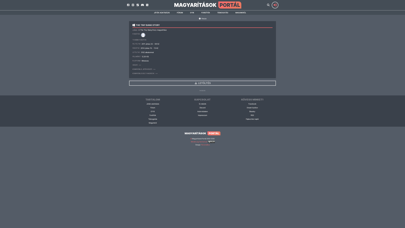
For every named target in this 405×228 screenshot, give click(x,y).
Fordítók (205, 13)
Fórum (180, 13)
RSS (252, 115)
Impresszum (202, 115)
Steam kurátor (252, 108)
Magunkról (240, 13)
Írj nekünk (202, 104)
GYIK (192, 13)
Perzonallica (205, 145)
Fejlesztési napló (252, 119)
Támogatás (222, 13)
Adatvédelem (202, 111)
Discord (203, 108)
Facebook (252, 104)
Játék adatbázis (162, 13)
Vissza (203, 19)
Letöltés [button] (204, 83)
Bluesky (252, 111)
